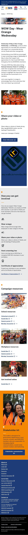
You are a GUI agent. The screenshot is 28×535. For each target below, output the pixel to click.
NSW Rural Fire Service (7, 487)
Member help (4, 469)
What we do (4, 464)
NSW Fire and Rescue (6, 490)
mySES (3, 466)
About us (4, 462)
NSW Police (4, 494)
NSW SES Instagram (6, 510)
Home (3, 14)
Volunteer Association (6, 475)
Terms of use (4, 524)
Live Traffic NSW (5, 483)
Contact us (4, 497)
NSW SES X (4, 512)
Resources (4, 471)
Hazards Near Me (5, 485)
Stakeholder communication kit (14, 452)
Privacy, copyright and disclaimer (9, 527)
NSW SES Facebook (6, 508)
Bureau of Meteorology (7, 480)
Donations (3, 473)
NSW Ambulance (5, 492)
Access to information (16, 524)
